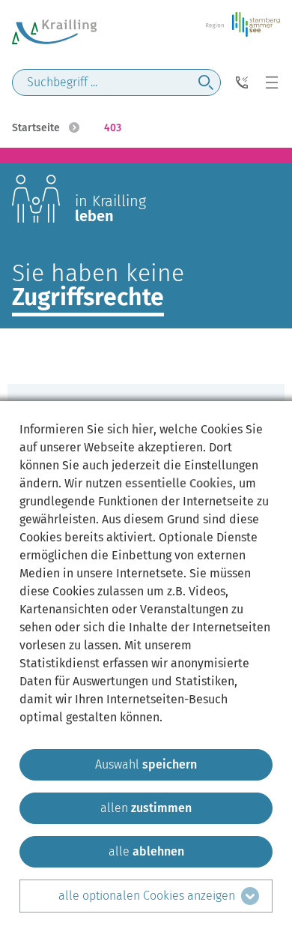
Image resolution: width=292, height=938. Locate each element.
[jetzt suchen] (206, 82)
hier (142, 429)
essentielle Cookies (179, 483)
